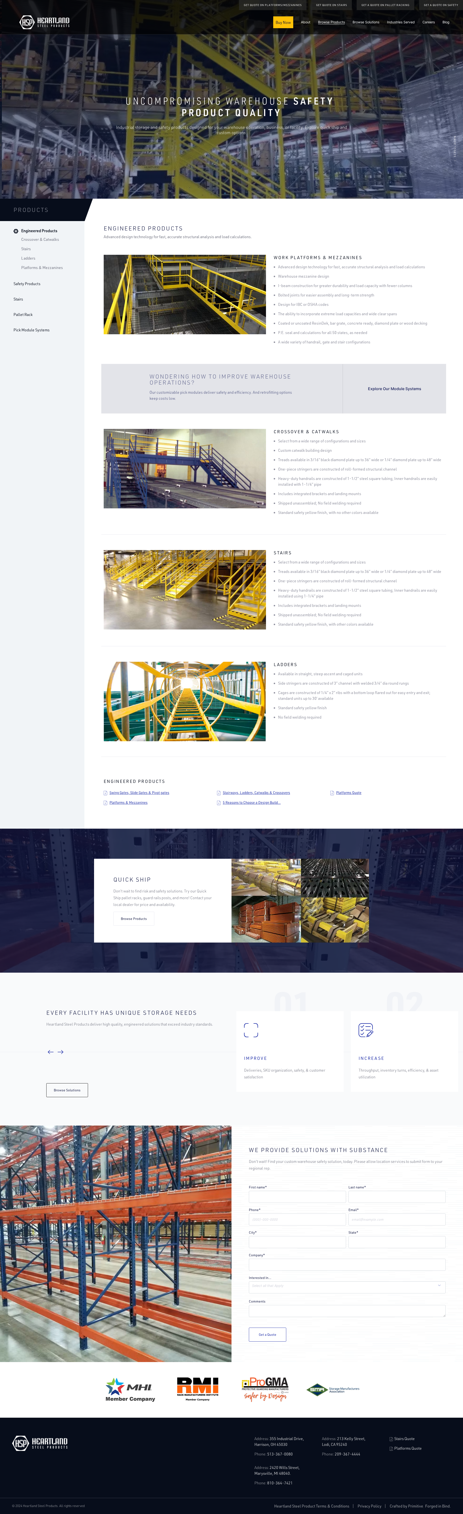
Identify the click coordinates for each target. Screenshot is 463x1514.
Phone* (255, 1210)
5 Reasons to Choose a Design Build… (252, 802)
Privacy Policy (369, 1505)
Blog (446, 22)
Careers (428, 22)
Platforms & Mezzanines (42, 267)
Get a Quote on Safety (441, 5)
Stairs (26, 248)
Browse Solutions (366, 22)
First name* (258, 1187)
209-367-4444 (347, 1453)
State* (353, 1232)
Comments (257, 1301)
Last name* (357, 1187)
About (305, 22)
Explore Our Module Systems (394, 388)
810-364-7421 (280, 1482)
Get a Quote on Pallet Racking (385, 5)
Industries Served (401, 22)
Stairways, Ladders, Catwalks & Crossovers (256, 792)
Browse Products (331, 22)
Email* (353, 1210)
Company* (257, 1255)
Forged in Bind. (438, 1505)
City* (253, 1232)
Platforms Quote (348, 792)
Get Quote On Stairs (331, 5)
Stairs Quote (404, 1438)
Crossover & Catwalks (40, 239)
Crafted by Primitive (406, 1505)
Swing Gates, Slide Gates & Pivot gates (139, 792)
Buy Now (283, 22)
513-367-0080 (280, 1453)
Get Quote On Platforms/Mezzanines (273, 5)
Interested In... (260, 1277)
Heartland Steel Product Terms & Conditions (311, 1505)
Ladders (28, 258)
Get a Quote (267, 1334)
